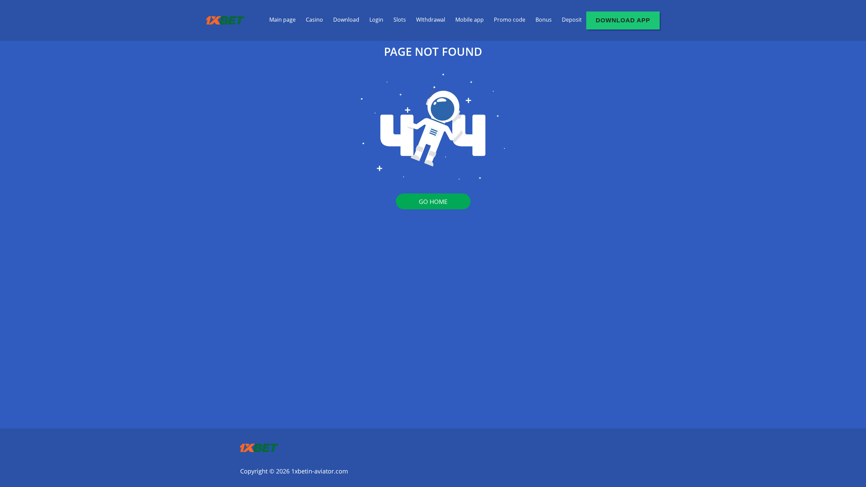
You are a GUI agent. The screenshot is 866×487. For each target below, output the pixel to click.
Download (346, 19)
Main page (282, 19)
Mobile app (469, 19)
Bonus (543, 19)
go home (433, 202)
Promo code (509, 19)
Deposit (572, 19)
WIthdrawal (430, 19)
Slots (399, 19)
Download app (623, 20)
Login (376, 19)
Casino (314, 19)
